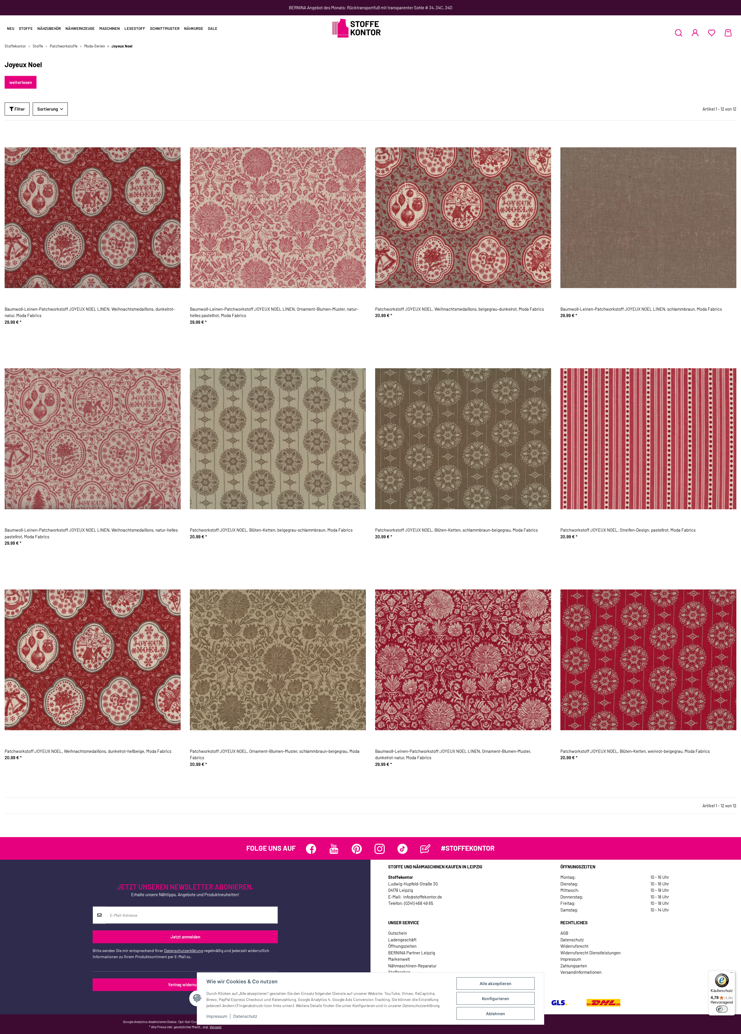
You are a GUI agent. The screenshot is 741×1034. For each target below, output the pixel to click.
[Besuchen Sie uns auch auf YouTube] (334, 849)
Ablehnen (495, 1013)
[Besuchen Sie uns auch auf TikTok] (402, 849)
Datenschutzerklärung (183, 950)
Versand (215, 1027)
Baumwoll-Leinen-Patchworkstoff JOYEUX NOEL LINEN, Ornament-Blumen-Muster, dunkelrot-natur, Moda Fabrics (453, 754)
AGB (564, 933)
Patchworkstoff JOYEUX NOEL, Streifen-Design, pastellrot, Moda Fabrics (628, 529)
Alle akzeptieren (495, 983)
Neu (10, 28)
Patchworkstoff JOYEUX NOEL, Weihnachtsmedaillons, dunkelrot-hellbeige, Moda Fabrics (88, 751)
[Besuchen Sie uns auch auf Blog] (425, 849)
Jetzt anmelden (185, 936)
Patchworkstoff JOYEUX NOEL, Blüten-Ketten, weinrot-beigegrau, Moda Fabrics (635, 751)
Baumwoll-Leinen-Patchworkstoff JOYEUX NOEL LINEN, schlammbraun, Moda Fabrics (641, 309)
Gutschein (397, 933)
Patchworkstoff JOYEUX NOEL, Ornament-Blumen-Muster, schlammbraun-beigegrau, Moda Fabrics (275, 754)
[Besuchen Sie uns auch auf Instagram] (379, 849)
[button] (678, 32)
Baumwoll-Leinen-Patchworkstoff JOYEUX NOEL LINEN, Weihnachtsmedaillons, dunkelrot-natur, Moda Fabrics (90, 312)
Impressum (216, 1016)
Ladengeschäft (402, 939)
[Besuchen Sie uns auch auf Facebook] (311, 849)
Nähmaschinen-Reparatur (412, 965)
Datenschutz (245, 1016)
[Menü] (731, 973)
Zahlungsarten (573, 965)
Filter (19, 108)
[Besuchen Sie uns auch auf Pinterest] (356, 849)
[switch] (722, 1009)
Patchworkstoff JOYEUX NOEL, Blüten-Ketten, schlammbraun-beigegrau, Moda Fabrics (456, 529)
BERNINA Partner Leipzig (411, 952)
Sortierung (47, 108)
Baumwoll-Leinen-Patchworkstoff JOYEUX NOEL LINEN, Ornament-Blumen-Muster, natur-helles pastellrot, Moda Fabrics (274, 312)
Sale (212, 28)
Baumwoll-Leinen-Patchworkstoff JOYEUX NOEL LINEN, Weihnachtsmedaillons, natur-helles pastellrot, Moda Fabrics (91, 533)
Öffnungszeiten (402, 946)
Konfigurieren (495, 998)
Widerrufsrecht (574, 946)
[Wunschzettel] (711, 32)
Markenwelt (399, 959)
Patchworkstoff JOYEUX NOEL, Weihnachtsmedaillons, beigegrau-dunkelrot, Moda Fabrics (459, 309)
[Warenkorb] (728, 32)
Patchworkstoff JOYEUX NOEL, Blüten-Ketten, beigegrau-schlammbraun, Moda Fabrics (271, 529)
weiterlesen (20, 82)
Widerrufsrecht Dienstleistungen (590, 952)
